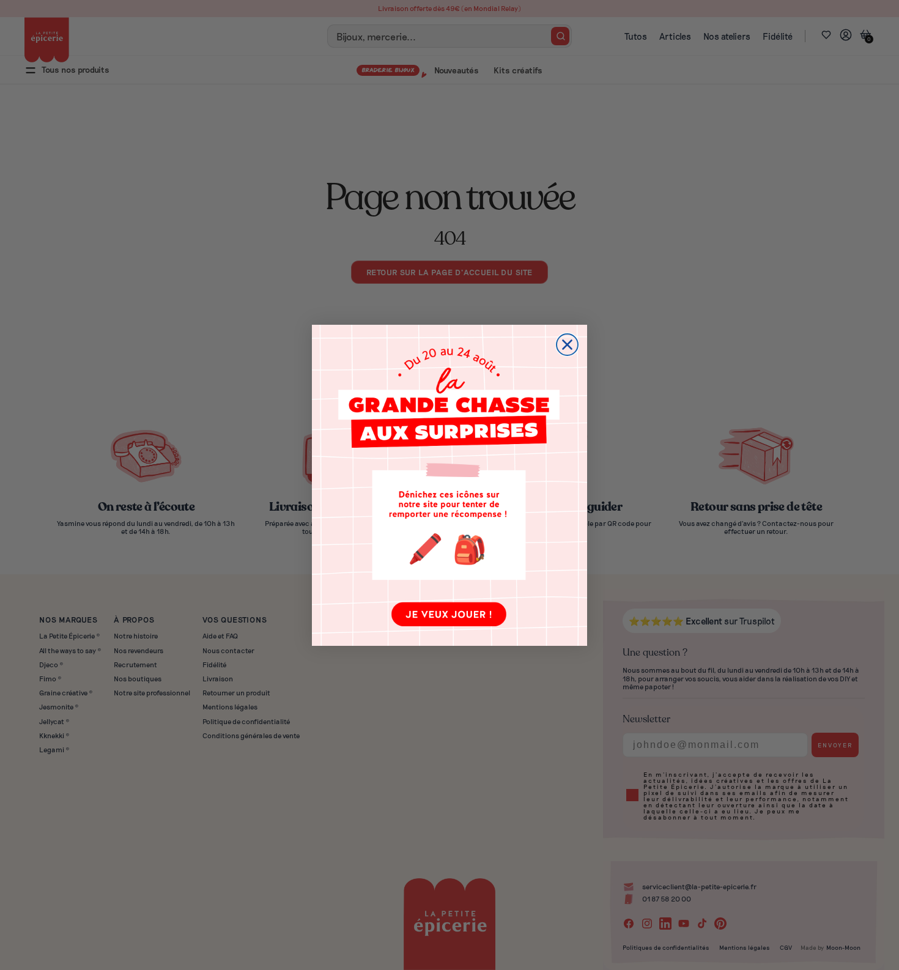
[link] (449, 485)
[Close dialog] (567, 344)
